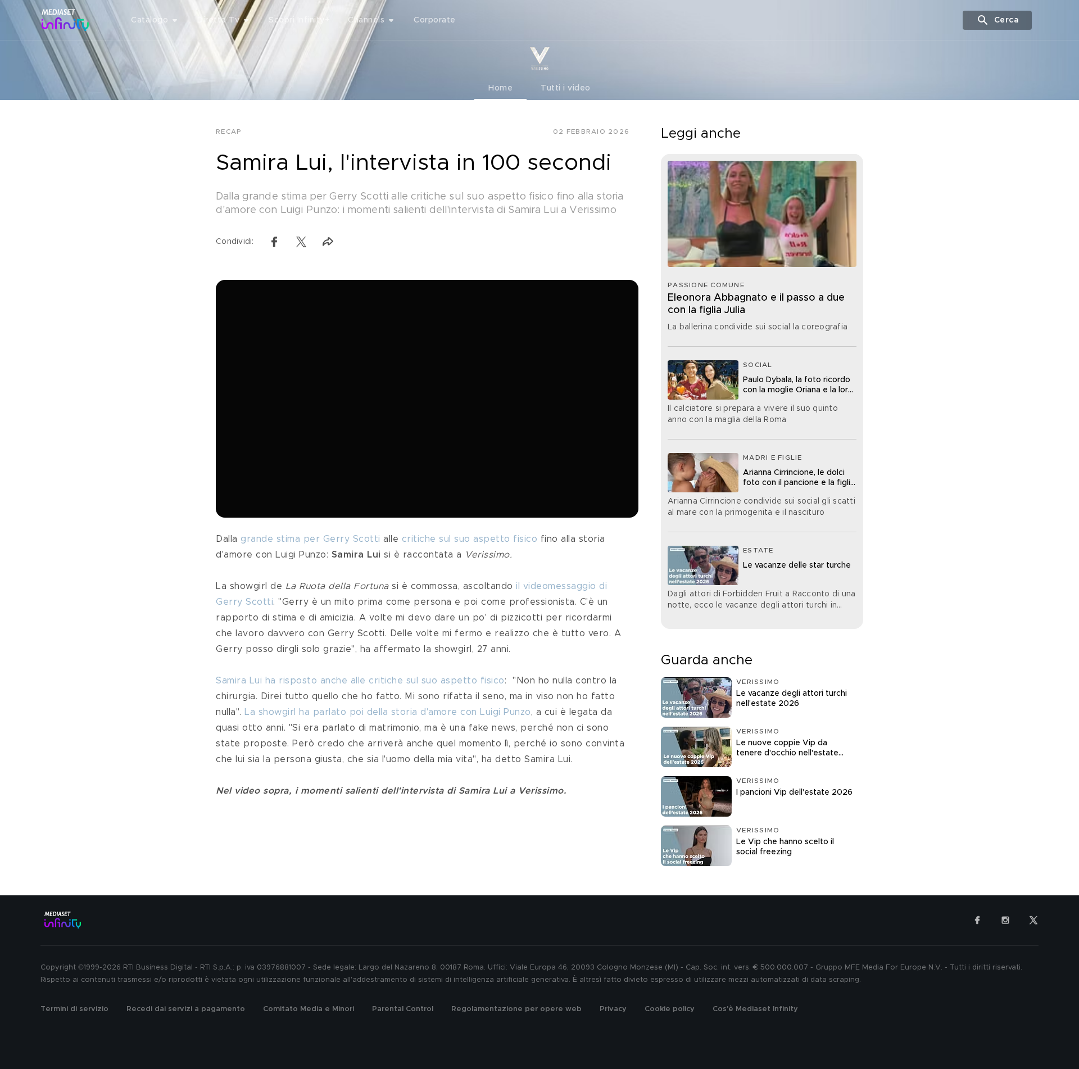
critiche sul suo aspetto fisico (470, 538)
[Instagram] (1005, 920)
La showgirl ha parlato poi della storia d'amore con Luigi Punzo (387, 712)
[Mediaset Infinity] (65, 19)
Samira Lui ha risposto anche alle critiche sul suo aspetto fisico (360, 680)
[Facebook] (977, 920)
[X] (1033, 920)
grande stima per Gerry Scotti (310, 538)
